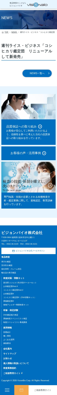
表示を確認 (5, 262)
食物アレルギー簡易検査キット (16, 305)
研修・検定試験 (10, 310)
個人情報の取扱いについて (16, 363)
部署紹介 (7, 332)
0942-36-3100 (12, 244)
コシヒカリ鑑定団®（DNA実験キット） (19, 297)
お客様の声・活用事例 (25, 153)
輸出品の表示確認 (8, 273)
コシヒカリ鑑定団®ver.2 (13, 290)
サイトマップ (9, 353)
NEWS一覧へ (37, 73)
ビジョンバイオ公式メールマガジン (30, 251)
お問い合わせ (21, 390)
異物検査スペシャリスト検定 (15, 319)
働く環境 (7, 336)
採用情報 (7, 327)
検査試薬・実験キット (14, 278)
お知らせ (7, 358)
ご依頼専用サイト (13, 373)
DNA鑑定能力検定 (10, 315)
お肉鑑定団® (8, 294)
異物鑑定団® (8, 301)
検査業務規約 (9, 368)
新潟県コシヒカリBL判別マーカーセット (20, 283)
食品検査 (5, 257)
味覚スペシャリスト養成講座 (15, 322)
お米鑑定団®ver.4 (10, 286)
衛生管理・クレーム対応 (11, 269)
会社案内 (7, 348)
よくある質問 (8, 340)
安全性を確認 (6, 265)
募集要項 (7, 343)
